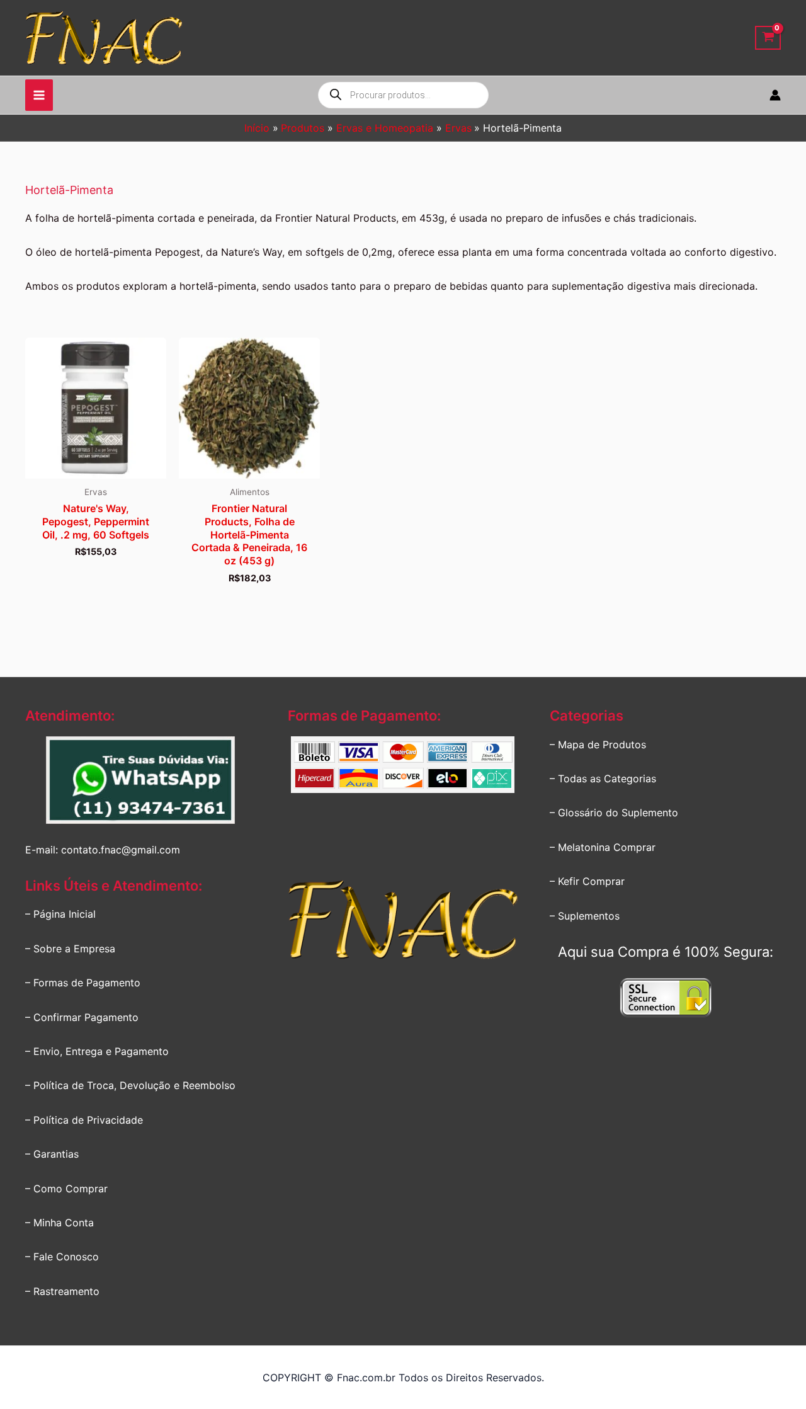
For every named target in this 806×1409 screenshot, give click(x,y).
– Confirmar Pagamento (82, 1017)
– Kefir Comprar (587, 881)
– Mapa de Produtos (598, 744)
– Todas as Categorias (603, 778)
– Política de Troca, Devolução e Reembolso (130, 1085)
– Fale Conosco (62, 1256)
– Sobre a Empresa (70, 948)
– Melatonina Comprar (603, 847)
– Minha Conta (59, 1222)
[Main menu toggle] (39, 95)
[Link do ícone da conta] (775, 95)
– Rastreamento (62, 1291)
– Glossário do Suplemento (614, 812)
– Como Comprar (66, 1188)
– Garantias (52, 1154)
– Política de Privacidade (84, 1120)
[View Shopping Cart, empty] (768, 38)
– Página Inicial (60, 914)
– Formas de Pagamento (82, 982)
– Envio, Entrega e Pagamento (97, 1051)
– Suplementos (585, 916)
